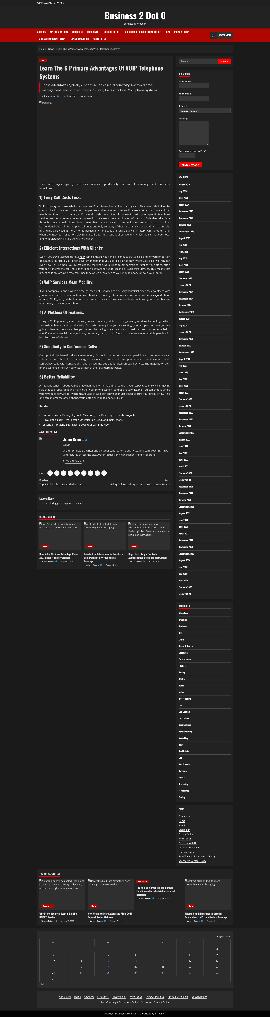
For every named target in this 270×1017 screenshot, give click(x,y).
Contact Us (77, 32)
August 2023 (184, 359)
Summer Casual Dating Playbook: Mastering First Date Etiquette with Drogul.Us (89, 415)
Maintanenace (185, 725)
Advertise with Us (59, 32)
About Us (41, 32)
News (43, 60)
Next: (140, 482)
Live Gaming (184, 711)
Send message (190, 165)
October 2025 (185, 224)
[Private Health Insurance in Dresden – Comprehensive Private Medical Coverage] (105, 536)
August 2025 (184, 238)
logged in (58, 503)
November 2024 (186, 298)
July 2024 (183, 325)
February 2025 (185, 278)
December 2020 (186, 540)
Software (183, 771)
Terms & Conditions (79, 38)
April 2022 (183, 459)
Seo (180, 757)
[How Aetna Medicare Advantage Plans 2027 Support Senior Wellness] (60, 536)
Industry (182, 692)
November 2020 (186, 547)
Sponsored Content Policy (52, 38)
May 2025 (183, 258)
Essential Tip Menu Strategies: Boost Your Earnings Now (76, 424)
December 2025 (186, 211)
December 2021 (186, 486)
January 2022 (185, 479)
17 (53, 966)
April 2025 (183, 265)
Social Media (184, 764)
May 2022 (183, 453)
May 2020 (183, 573)
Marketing (183, 738)
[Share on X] (56, 473)
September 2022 (186, 432)
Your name (185, 81)
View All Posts (73, 461)
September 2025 (186, 231)
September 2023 (186, 352)
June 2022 (183, 446)
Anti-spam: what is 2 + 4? (192, 151)
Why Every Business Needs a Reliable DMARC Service (58, 915)
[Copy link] (104, 473)
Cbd (180, 633)
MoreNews (145, 1013)
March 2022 (184, 466)
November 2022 (186, 419)
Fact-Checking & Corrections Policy (142, 32)
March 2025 (184, 271)
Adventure (183, 613)
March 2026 (184, 204)
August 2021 (184, 513)
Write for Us (99, 38)
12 (108, 960)
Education (183, 652)
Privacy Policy (181, 32)
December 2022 (186, 412)
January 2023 (185, 406)
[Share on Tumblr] (90, 473)
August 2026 (185, 184)
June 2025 (183, 251)
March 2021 (184, 533)
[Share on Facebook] (50, 473)
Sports (182, 777)
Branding (183, 619)
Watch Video (225, 35)
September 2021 (186, 506)
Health (182, 679)
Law (180, 705)
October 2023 (185, 345)
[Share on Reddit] (83, 473)
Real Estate (184, 751)
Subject (183, 106)
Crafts (181, 639)
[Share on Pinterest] (77, 473)
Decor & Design (186, 646)
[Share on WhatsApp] (70, 473)
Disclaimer (93, 32)
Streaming (183, 784)
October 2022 (185, 426)
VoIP (82, 256)
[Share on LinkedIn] (63, 473)
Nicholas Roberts (48, 561)
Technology (184, 790)
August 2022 (184, 439)
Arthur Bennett (48, 96)
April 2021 (183, 526)
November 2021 (186, 493)
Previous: (61, 482)
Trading (182, 797)
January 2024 (185, 332)
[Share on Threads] (97, 473)
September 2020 (186, 553)
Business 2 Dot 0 (135, 15)
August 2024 (184, 318)
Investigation (185, 698)
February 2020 (185, 587)
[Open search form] (207, 35)
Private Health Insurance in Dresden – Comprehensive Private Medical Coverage (103, 557)
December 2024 (186, 292)
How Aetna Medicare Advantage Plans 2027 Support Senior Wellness (58, 555)
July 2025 (183, 244)
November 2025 (186, 218)
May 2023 (183, 379)
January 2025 (185, 285)
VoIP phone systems (51, 206)
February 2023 (185, 399)
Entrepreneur (185, 659)
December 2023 (186, 339)
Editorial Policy (111, 32)
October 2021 (185, 500)
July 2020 (183, 567)
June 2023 (183, 372)
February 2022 (185, 473)
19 (108, 966)
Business (183, 626)
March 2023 (184, 392)
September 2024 (186, 312)
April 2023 (183, 386)
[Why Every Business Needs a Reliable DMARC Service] (62, 894)
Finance (182, 665)
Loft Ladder (184, 718)
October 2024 (185, 305)
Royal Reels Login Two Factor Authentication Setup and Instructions (83, 419)
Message (183, 118)
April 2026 (183, 198)
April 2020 (183, 580)
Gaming (182, 672)
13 (135, 960)
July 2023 (183, 365)
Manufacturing (185, 731)
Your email (185, 93)
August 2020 (185, 560)
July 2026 (183, 191)
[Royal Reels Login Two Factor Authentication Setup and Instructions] (149, 536)
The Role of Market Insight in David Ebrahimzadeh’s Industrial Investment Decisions (155, 891)
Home (167, 32)
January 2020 (185, 594)
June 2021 (183, 520)
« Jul (41, 983)
